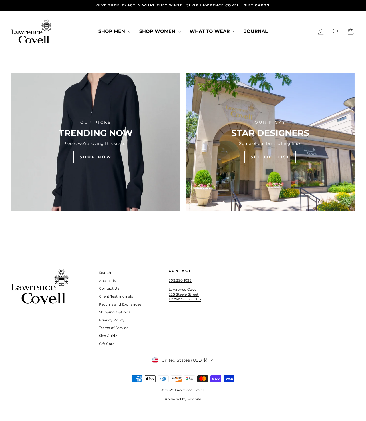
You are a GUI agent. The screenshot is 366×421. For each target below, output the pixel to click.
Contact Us (109, 288)
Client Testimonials (116, 296)
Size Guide (108, 336)
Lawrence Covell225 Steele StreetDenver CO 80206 (185, 294)
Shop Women (158, 31)
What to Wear (210, 31)
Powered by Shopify (183, 399)
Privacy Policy (112, 320)
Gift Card (107, 344)
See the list (270, 157)
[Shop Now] (95, 142)
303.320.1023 (180, 280)
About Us (107, 280)
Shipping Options (114, 312)
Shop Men (112, 31)
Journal (256, 31)
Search (105, 272)
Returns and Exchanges (120, 304)
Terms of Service (114, 328)
